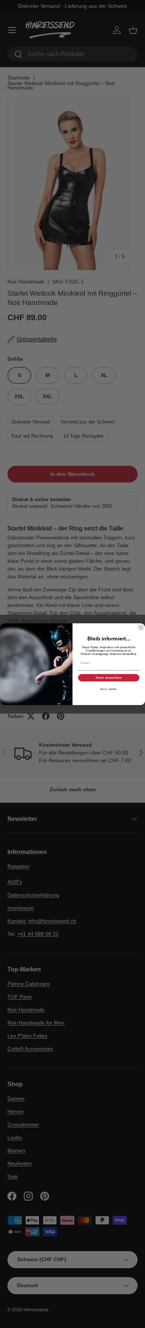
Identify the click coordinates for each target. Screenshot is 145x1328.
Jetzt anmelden (109, 677)
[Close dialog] (141, 627)
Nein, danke (108, 689)
